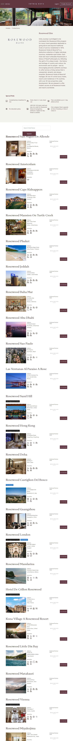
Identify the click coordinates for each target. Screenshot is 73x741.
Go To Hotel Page (64, 156)
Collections (16, 28)
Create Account (66, 4)
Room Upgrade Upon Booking (12, 401)
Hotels (8, 28)
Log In (57, 4)
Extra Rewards (9, 485)
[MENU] (2, 4)
